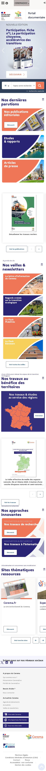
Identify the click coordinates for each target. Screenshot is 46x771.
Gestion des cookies (23, 765)
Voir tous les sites (20, 640)
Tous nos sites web (15, 725)
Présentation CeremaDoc (12, 680)
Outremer (39, 415)
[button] (44, 2)
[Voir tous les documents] (10, 502)
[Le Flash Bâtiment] (23, 348)
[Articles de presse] (23, 170)
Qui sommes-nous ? (10, 677)
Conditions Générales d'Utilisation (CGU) (21, 757)
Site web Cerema (14, 714)
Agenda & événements (11, 702)
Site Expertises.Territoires (17, 720)
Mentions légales (21, 755)
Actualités (7, 705)
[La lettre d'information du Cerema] (23, 283)
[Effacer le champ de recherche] (34, 85)
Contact (16, 760)
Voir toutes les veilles (17, 364)
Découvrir (15, 74)
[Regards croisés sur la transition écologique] (23, 305)
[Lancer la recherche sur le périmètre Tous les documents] (40, 85)
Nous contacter (8, 693)
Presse (27, 760)
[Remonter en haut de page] (41, 766)
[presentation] (39, 249)
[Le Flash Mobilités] (23, 326)
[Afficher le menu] (3, 2)
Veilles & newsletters (11, 708)
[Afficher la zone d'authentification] (8, 3)
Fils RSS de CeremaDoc (11, 683)
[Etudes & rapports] (23, 146)
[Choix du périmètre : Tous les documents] (7, 85)
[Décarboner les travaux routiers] (23, 218)
